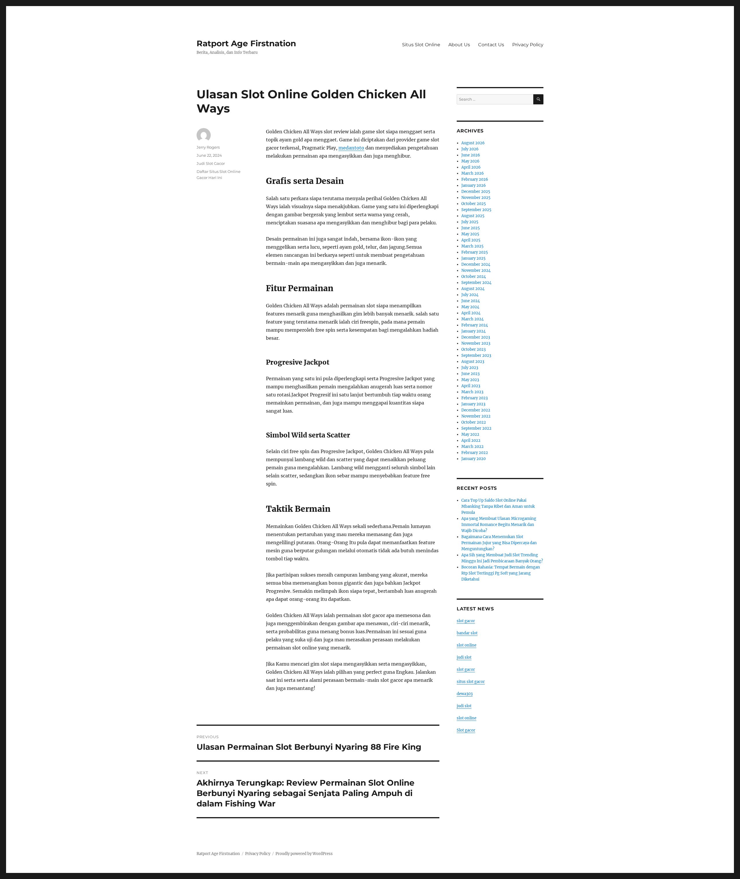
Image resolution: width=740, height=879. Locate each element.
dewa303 (465, 693)
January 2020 (473, 458)
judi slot (464, 657)
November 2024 (476, 270)
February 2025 (474, 252)
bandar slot (467, 633)
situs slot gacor (471, 681)
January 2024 (473, 331)
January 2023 (473, 404)
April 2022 (470, 440)
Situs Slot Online (421, 44)
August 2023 (472, 361)
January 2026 (473, 185)
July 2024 (469, 294)
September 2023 (476, 355)
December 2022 (475, 410)
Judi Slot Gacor (211, 163)
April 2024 (470, 313)
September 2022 (476, 428)
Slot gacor (466, 730)
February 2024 (474, 325)
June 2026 (470, 155)
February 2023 (474, 398)
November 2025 (476, 197)
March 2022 (472, 446)
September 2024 (476, 282)
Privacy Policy (527, 44)
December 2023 (475, 337)
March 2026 (472, 173)
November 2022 (476, 416)
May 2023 (470, 379)
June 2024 (470, 300)
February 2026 (474, 179)
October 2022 (473, 422)
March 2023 (472, 391)
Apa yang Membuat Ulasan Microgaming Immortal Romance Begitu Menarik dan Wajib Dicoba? (498, 524)
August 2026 (473, 143)
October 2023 (473, 349)
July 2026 (470, 149)
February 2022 (474, 452)
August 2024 (472, 288)
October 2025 (473, 203)
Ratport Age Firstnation (246, 43)
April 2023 (470, 385)
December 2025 (475, 191)
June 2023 (470, 373)
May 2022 (470, 434)
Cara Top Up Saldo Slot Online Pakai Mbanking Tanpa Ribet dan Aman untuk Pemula (498, 506)
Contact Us (491, 44)
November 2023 (475, 343)
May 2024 (470, 306)
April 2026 (471, 167)
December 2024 (475, 264)
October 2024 (473, 276)
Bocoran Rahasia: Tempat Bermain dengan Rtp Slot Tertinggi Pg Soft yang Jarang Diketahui (500, 573)
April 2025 (470, 240)
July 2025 (469, 221)
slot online (466, 645)
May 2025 (470, 234)
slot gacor (466, 620)
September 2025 (476, 209)
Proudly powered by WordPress (304, 853)
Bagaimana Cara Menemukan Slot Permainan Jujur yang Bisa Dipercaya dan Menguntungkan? (499, 542)
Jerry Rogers (208, 147)
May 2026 (470, 161)
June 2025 (470, 228)
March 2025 (472, 246)
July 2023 (469, 367)
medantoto (351, 148)
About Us (459, 44)
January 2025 (473, 258)
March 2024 (472, 319)
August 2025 (472, 215)
